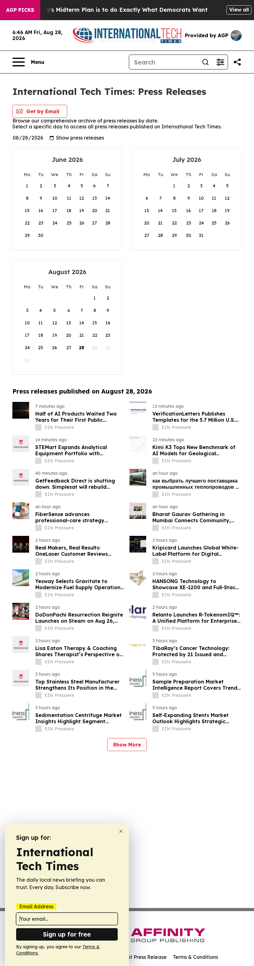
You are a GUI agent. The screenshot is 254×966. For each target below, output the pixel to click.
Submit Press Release (141, 957)
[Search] (205, 62)
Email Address (36, 906)
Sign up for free (67, 934)
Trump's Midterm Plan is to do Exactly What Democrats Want (120, 9)
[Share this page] (237, 62)
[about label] (38, 427)
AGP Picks (20, 10)
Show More (127, 744)
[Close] (121, 831)
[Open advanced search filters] (220, 62)
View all (239, 10)
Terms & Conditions (195, 957)
